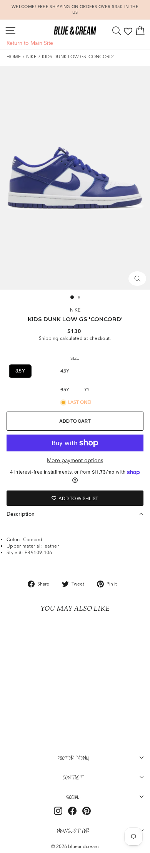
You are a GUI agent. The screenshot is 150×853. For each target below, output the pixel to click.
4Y (43, 371)
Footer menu (73, 757)
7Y (87, 389)
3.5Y (20, 371)
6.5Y (65, 389)
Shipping (48, 338)
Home (14, 56)
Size (74, 358)
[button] (75, 514)
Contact (73, 777)
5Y (87, 371)
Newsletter (73, 830)
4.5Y (65, 371)
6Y (132, 371)
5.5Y (109, 371)
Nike (31, 56)
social (73, 796)
